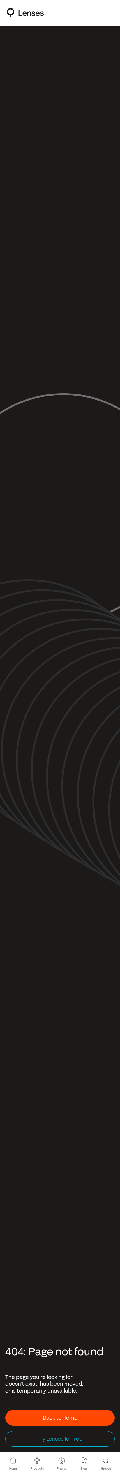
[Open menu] (107, 13)
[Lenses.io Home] (25, 13)
